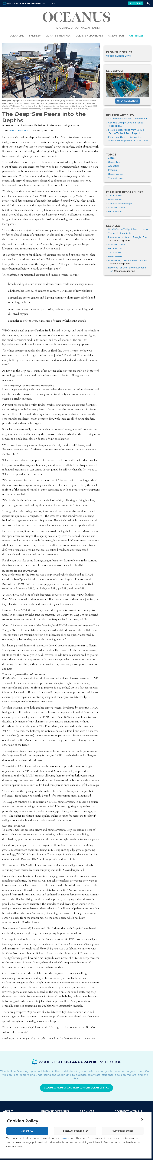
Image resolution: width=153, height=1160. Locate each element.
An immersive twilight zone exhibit (127, 118)
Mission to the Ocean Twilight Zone (128, 237)
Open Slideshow (127, 101)
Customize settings (122, 1131)
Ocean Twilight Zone (118, 55)
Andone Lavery (116, 207)
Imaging (112, 170)
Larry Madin (114, 211)
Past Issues (136, 35)
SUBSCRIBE (135, 3)
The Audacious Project (120, 233)
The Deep (35, 35)
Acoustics (113, 166)
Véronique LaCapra (19, 130)
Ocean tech (116, 35)
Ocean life (17, 35)
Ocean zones (115, 174)
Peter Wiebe (115, 199)
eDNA (111, 158)
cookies (65, 1138)
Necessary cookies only (75, 1131)
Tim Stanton (115, 195)
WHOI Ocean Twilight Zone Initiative (128, 229)
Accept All (27, 1131)
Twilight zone (115, 178)
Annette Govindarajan (120, 203)
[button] (142, 1119)
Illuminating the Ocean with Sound (127, 260)
